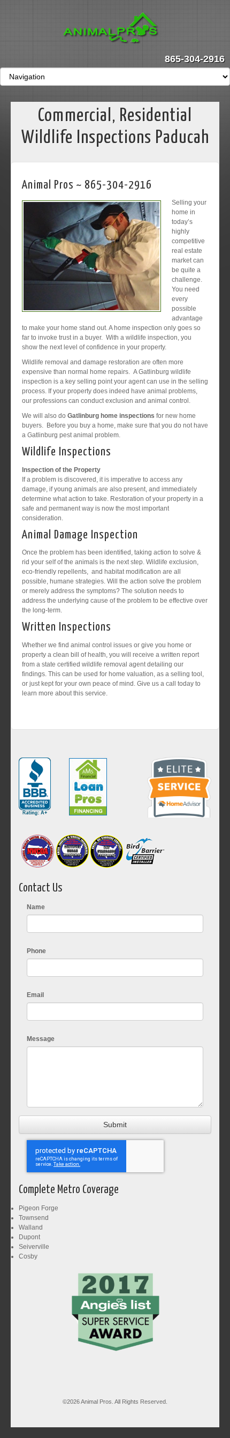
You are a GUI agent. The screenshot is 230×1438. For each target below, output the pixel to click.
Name (36, 907)
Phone (36, 951)
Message (41, 1039)
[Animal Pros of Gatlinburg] (115, 29)
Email (35, 995)
